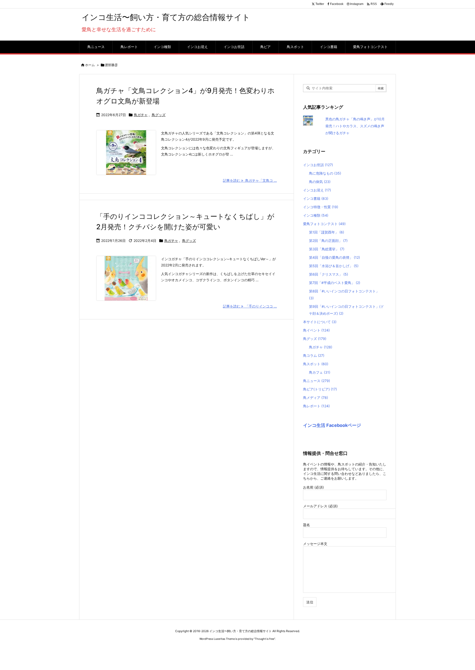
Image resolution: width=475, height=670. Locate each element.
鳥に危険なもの (325, 173)
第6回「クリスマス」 (328, 274)
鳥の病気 (320, 182)
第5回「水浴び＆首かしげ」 (333, 266)
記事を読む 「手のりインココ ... (250, 306)
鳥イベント (316, 330)
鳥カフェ (319, 372)
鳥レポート (316, 406)
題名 (306, 525)
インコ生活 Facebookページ (332, 425)
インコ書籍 (315, 198)
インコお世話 (318, 165)
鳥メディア (315, 397)
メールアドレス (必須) (320, 506)
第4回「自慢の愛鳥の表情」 (334, 257)
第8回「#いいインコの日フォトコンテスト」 (344, 294)
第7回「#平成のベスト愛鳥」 (334, 283)
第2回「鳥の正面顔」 (328, 240)
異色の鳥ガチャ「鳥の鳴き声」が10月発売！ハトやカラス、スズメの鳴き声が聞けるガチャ (355, 126)
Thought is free (264, 639)
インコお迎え (317, 190)
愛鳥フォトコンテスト (324, 224)
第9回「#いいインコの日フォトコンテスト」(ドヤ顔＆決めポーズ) (346, 309)
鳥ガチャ (141, 115)
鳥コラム (313, 355)
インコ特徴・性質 (320, 207)
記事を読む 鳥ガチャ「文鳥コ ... (250, 180)
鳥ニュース (316, 381)
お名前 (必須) (313, 487)
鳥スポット (315, 364)
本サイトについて (319, 322)
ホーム (90, 65)
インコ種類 (315, 215)
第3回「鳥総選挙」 (326, 249)
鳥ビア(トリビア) (320, 389)
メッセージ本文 (315, 543)
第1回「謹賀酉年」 (326, 232)
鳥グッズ (159, 115)
